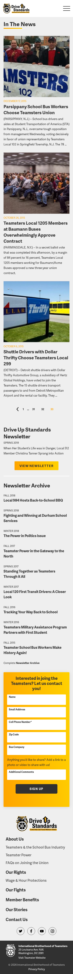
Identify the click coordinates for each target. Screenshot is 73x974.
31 (33, 409)
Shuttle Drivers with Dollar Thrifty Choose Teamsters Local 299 (36, 357)
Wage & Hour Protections (26, 880)
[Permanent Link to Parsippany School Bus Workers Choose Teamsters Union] (36, 66)
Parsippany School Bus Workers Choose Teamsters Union (36, 109)
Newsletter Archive (28, 663)
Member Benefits (22, 900)
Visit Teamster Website (32, 958)
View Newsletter (36, 465)
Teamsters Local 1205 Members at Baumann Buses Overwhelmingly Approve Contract (36, 232)
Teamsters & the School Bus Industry (35, 847)
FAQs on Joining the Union (27, 862)
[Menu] (66, 8)
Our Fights (16, 890)
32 (42, 409)
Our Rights (16, 872)
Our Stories (16, 909)
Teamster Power (18, 854)
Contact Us (17, 919)
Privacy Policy (36, 969)
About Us (15, 839)
